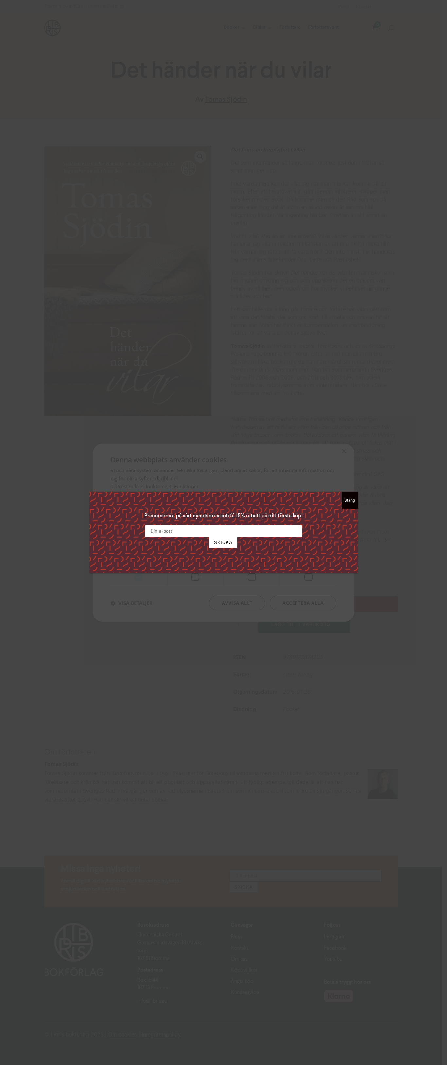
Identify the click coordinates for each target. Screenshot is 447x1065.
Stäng (349, 500)
